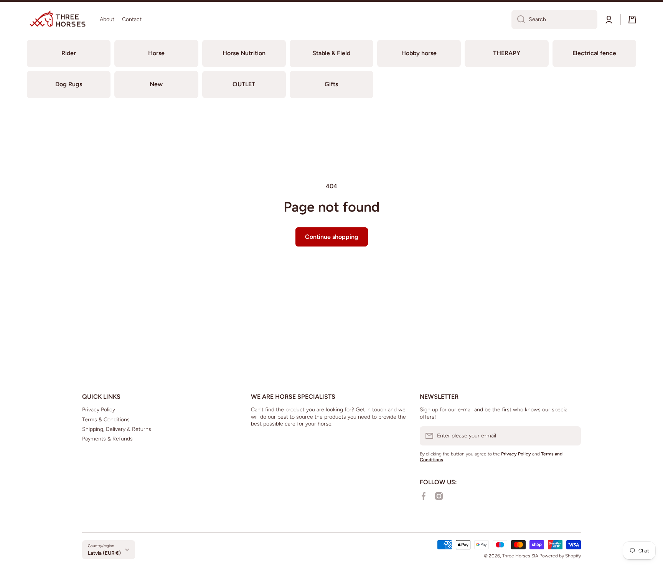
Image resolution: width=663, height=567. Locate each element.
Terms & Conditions (106, 419)
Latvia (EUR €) (104, 553)
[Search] (518, 19)
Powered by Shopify (560, 556)
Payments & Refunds (107, 439)
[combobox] (554, 19)
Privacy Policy (98, 409)
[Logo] (57, 19)
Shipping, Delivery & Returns (116, 429)
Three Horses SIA (520, 556)
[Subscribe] (571, 435)
